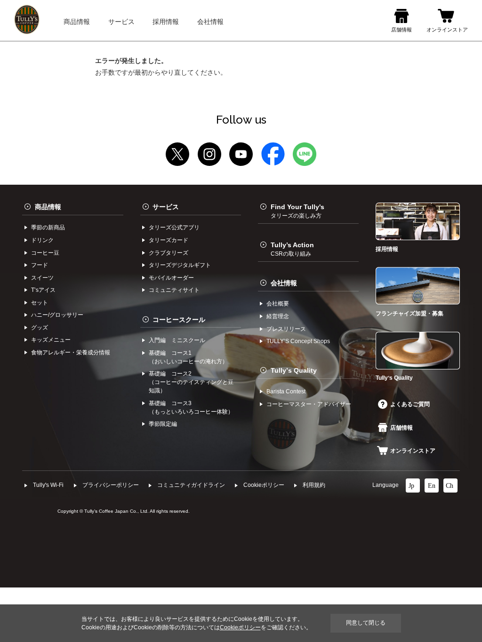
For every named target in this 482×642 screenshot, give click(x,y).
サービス (166, 207)
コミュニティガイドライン (191, 485)
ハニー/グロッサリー (57, 315)
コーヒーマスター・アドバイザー (308, 404)
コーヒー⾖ (45, 253)
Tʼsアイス (43, 290)
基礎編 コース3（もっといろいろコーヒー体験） (191, 407)
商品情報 (48, 207)
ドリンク (42, 240)
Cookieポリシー (263, 485)
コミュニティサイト (174, 290)
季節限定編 (163, 424)
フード (39, 265)
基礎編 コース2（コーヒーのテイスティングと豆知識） (191, 382)
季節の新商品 (48, 227)
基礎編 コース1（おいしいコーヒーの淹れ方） (188, 357)
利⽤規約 (314, 485)
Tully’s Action (292, 249)
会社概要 (277, 303)
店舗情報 (401, 427)
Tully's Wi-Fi (48, 485)
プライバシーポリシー (110, 485)
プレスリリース (286, 329)
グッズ (39, 327)
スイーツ (42, 277)
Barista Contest (285, 391)
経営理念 (277, 316)
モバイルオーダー (171, 277)
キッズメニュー (51, 340)
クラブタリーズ (168, 253)
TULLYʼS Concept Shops (298, 341)
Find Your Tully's (297, 211)
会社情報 (284, 283)
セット (39, 302)
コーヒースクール (179, 319)
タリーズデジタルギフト (180, 265)
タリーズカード (168, 240)
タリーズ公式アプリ (174, 227)
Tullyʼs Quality (294, 370)
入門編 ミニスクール (177, 340)
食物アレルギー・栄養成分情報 (70, 352)
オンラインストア (412, 450)
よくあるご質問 (410, 404)
